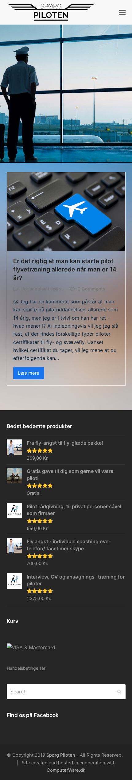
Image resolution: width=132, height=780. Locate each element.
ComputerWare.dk (66, 770)
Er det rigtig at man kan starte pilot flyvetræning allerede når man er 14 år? (64, 269)
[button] (122, 12)
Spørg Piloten (60, 755)
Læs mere (28, 373)
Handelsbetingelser (26, 668)
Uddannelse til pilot (42, 289)
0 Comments (91, 289)
